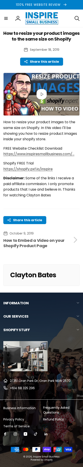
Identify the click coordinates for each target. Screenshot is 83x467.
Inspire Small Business (46, 456)
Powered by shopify (42, 459)
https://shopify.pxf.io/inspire (28, 169)
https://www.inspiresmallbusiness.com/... (38, 153)
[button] (6, 18)
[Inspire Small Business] (25, 370)
